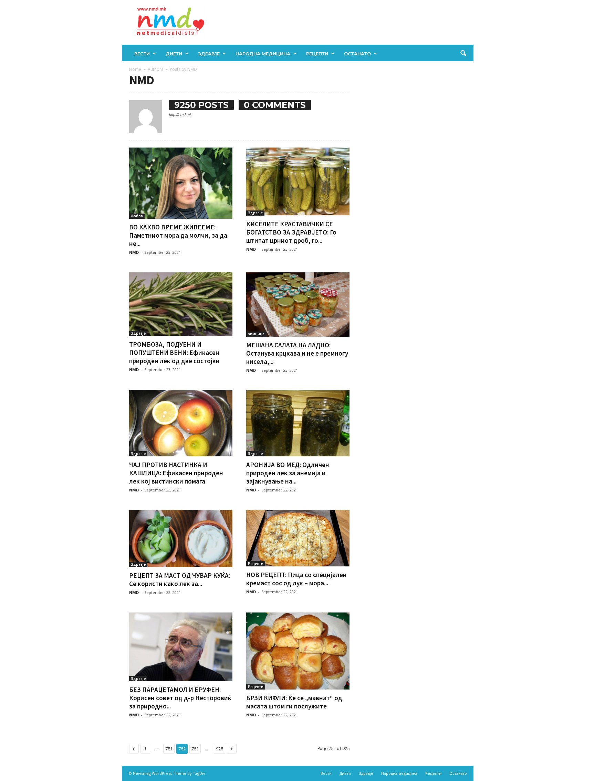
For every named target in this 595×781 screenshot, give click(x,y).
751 (169, 748)
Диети (174, 53)
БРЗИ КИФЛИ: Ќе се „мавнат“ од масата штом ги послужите (294, 702)
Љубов (137, 216)
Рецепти (317, 53)
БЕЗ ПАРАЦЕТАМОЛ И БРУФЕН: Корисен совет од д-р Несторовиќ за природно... (180, 697)
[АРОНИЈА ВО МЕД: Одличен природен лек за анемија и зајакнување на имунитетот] (297, 423)
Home (135, 69)
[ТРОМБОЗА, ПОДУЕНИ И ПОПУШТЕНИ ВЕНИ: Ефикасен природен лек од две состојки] (180, 304)
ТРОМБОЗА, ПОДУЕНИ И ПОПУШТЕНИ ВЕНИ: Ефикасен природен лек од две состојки (174, 352)
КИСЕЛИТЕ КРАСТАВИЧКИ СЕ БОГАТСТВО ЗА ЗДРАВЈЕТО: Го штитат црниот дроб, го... (291, 232)
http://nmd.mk (180, 114)
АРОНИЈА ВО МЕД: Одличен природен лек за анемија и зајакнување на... (287, 472)
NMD (134, 252)
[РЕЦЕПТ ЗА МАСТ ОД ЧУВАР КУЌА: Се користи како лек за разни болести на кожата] (180, 538)
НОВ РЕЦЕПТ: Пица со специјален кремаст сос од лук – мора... (296, 579)
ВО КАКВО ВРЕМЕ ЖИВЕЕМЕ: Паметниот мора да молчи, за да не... (178, 235)
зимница (256, 334)
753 (195, 748)
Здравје (209, 53)
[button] (463, 53)
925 (219, 748)
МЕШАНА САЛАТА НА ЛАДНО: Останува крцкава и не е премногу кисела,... (297, 353)
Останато (357, 53)
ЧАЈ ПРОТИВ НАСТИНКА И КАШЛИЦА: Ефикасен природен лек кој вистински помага (176, 472)
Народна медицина (263, 53)
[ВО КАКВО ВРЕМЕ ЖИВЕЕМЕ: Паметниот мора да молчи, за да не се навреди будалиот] (180, 183)
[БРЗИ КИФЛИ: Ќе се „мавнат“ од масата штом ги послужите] (297, 651)
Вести (142, 53)
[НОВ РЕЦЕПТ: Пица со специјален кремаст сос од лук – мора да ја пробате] (297, 538)
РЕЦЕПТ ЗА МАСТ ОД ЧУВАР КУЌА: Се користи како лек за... (179, 579)
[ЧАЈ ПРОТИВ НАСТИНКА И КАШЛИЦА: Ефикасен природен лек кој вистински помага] (180, 423)
